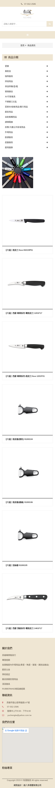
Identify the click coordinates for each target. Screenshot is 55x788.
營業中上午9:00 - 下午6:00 (19, 711)
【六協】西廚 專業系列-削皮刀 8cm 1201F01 (25, 376)
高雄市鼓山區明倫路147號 (18, 702)
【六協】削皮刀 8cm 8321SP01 (19, 250)
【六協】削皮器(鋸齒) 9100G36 (19, 502)
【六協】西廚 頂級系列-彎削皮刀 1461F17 (23, 628)
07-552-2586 (30, 4)
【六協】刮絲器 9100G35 (16, 565)
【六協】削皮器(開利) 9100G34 (19, 439)
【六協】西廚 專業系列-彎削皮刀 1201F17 (23, 313)
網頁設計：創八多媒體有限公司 (27, 785)
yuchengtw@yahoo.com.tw (19, 715)
